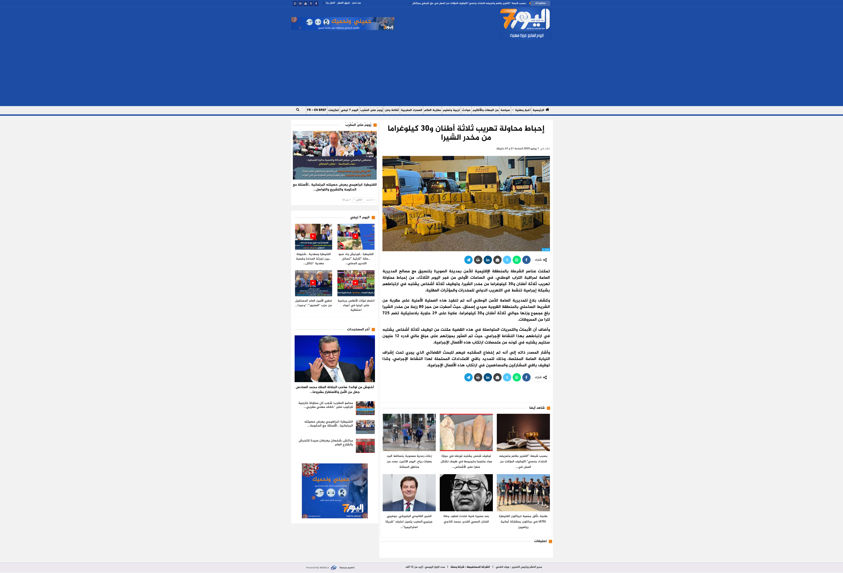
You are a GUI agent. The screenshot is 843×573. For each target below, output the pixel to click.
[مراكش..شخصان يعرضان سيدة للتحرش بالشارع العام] (365, 446)
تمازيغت (333, 110)
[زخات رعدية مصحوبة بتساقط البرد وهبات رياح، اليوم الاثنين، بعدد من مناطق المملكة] (409, 432)
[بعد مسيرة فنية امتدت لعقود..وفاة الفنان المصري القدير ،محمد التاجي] (466, 492)
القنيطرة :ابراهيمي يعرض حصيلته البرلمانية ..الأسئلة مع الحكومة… (328, 423)
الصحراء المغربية (411, 110)
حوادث (466, 110)
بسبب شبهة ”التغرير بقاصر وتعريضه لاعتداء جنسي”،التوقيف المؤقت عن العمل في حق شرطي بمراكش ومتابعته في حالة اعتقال (454, 3)
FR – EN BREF (316, 110)
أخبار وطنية (523, 110)
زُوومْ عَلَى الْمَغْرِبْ (371, 110)
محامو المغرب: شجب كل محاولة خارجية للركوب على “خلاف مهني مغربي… (325, 405)
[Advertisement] (421, 73)
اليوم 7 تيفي (349, 110)
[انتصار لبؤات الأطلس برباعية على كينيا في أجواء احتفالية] (356, 283)
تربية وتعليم (451, 110)
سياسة (505, 110)
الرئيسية (538, 110)
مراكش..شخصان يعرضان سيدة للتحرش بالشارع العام (326, 442)
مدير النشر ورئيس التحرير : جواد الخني (518, 567)
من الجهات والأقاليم (486, 110)
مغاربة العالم (432, 110)
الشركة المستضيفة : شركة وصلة (470, 567)
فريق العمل (343, 3)
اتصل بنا (330, 3)
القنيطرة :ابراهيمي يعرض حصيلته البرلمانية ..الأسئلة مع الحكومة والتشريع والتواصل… (335, 187)
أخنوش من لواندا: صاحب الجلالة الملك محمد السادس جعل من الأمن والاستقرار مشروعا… (335, 389)
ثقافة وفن (392, 110)
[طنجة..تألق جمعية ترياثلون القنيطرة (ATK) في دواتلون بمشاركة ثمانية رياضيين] (523, 492)
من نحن (356, 3)
